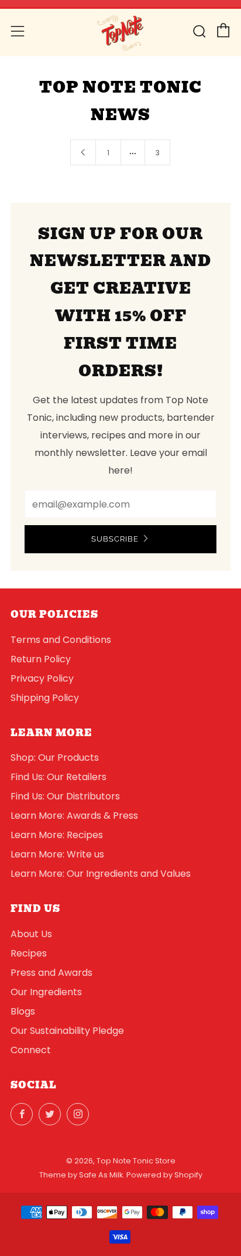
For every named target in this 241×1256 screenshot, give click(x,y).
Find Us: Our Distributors (65, 796)
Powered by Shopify (164, 1175)
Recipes (29, 953)
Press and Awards (51, 972)
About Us (31, 934)
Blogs (23, 1011)
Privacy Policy (42, 678)
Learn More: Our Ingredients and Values (101, 873)
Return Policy (41, 659)
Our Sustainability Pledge (67, 1030)
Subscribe (115, 539)
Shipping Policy (45, 697)
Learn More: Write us (57, 854)
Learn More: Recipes (57, 835)
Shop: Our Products (55, 757)
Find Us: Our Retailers (58, 777)
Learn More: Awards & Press (74, 815)
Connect (31, 1050)
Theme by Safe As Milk (81, 1175)
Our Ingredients (46, 992)
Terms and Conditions (61, 639)
